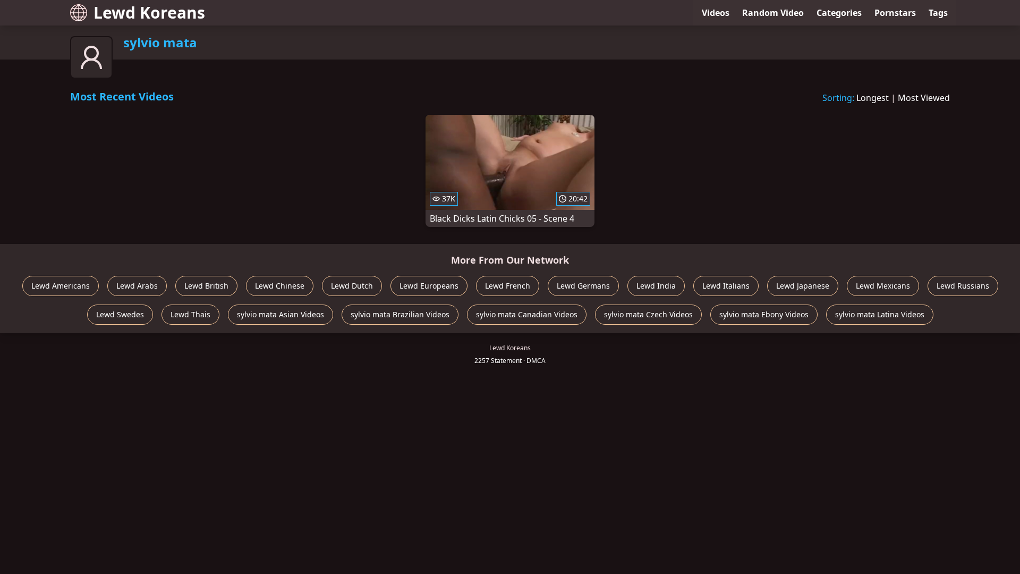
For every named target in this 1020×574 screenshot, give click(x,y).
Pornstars (895, 13)
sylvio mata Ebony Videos (764, 314)
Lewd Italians (726, 286)
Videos (715, 13)
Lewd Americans (60, 286)
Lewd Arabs (137, 286)
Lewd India (656, 286)
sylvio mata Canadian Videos (526, 314)
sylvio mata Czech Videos (648, 314)
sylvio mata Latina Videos (879, 314)
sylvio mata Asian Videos (280, 314)
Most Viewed (924, 98)
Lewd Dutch (352, 286)
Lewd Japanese (802, 286)
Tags (938, 13)
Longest (872, 98)
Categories (839, 13)
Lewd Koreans (149, 12)
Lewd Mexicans (883, 286)
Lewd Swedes (120, 314)
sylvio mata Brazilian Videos (400, 314)
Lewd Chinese (279, 286)
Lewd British (206, 286)
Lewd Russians (963, 286)
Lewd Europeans (429, 286)
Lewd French (507, 286)
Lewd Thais (190, 314)
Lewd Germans (583, 286)
